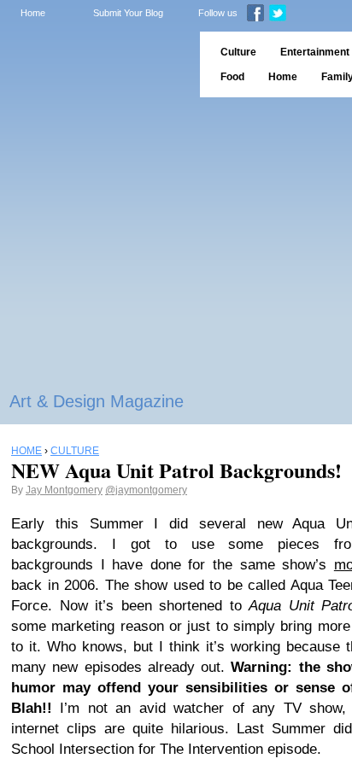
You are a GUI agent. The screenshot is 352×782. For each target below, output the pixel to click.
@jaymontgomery (146, 490)
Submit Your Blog (128, 13)
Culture (238, 52)
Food (232, 77)
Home (33, 13)
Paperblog (94, 64)
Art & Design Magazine (96, 401)
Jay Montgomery (64, 490)
